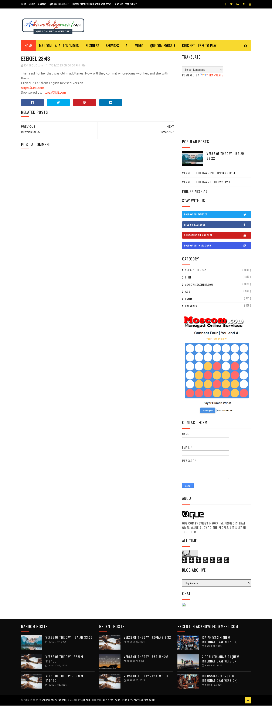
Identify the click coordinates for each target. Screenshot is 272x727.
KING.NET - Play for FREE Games (139, 700)
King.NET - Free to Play (126, 4)
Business (92, 45)
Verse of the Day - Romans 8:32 (147, 637)
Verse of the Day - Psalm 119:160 (64, 658)
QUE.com (85, 700)
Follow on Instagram (197, 245)
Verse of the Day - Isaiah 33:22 (225, 156)
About (32, 4)
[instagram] (243, 4)
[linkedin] (237, 4)
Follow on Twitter (195, 214)
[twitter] (231, 4)
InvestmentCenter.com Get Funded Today (92, 4)
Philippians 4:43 (195, 191)
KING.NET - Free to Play (199, 45)
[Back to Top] (248, 700)
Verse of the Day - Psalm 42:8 (146, 656)
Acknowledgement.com (199, 284)
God (187, 291)
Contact (42, 4)
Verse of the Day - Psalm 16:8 (146, 676)
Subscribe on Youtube (198, 235)
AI (127, 45)
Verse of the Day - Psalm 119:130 (64, 678)
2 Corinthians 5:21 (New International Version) (220, 658)
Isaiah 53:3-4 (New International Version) (220, 639)
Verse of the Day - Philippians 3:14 (208, 172)
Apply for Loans (111, 700)
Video (139, 45)
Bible (188, 277)
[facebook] (225, 4)
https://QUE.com (54, 92)
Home (23, 4)
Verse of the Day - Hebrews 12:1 (206, 182)
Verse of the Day (195, 270)
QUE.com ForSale (163, 45)
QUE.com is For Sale (59, 4)
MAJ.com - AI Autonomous (59, 45)
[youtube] (249, 4)
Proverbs (191, 306)
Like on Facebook (195, 224)
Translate (215, 75)
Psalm (188, 299)
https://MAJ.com (32, 88)
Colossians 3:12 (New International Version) (220, 678)
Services (112, 45)
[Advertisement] (216, 108)
